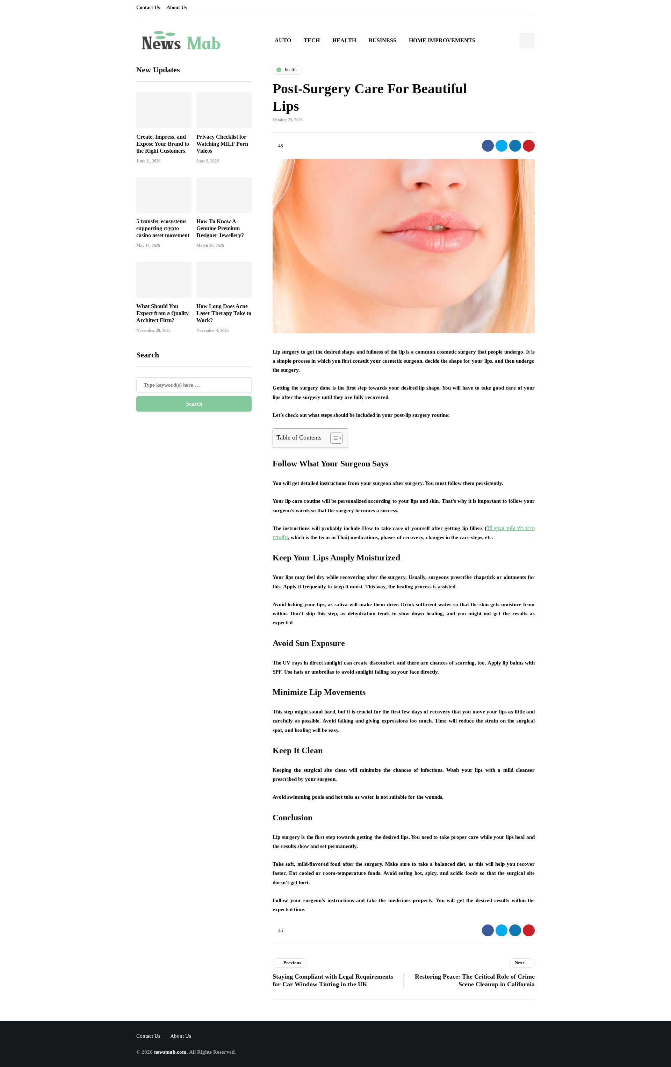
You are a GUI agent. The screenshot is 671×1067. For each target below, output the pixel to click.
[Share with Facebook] (488, 146)
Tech (312, 40)
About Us (177, 7)
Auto (283, 40)
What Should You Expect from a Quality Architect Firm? (162, 313)
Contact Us (148, 7)
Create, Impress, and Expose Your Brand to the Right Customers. (162, 143)
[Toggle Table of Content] (333, 438)
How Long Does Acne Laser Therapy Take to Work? (223, 313)
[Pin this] (529, 146)
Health (344, 40)
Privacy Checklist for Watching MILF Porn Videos (222, 143)
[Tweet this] (501, 146)
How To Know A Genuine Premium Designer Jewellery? (220, 228)
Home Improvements (442, 40)
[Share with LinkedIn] (515, 146)
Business (382, 40)
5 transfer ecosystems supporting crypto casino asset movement (162, 228)
